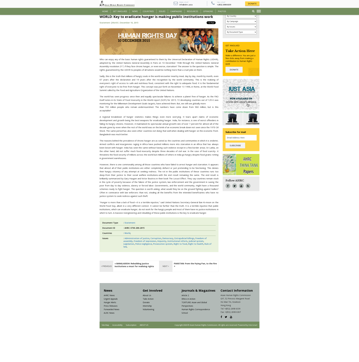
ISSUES (162, 11)
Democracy (167, 238)
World (127, 233)
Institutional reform (177, 241)
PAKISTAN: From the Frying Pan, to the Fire (195, 263)
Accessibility (117, 325)
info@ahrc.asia (186, 4)
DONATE (252, 3)
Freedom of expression (145, 241)
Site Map (105, 325)
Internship (147, 306)
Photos (222, 11)
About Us (147, 295)
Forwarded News (111, 309)
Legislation (128, 244)
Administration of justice (137, 238)
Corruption (155, 238)
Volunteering (148, 309)
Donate (146, 302)
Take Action (148, 299)
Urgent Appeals (111, 299)
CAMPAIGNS (176, 11)
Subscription (131, 325)
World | (116, 22)
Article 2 (185, 295)
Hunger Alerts (110, 302)
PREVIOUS (107, 266)
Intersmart (252, 325)
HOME (105, 11)
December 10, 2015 (129, 22)
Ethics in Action (188, 299)
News (135, 11)
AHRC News (109, 295)
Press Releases (111, 306)
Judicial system (196, 241)
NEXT (165, 266)
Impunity (161, 241)
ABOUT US (144, 325)
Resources (192, 11)
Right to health (195, 244)
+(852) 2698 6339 (224, 4)
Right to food (180, 244)
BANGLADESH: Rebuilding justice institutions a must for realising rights (134, 265)
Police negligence (143, 244)
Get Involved (120, 11)
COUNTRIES (148, 11)
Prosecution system (162, 244)
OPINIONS (208, 11)
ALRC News (109, 313)
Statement (105, 22)
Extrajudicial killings (184, 238)
